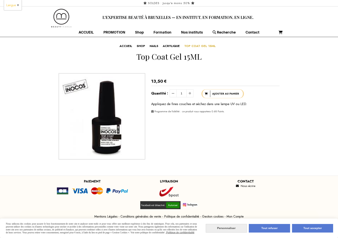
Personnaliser (226, 228)
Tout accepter (312, 228)
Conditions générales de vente (140, 216)
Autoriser (173, 205)
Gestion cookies (213, 216)
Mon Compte (235, 216)
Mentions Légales (106, 216)
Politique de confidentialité (181, 216)
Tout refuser (269, 228)
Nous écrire (245, 186)
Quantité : (159, 93)
